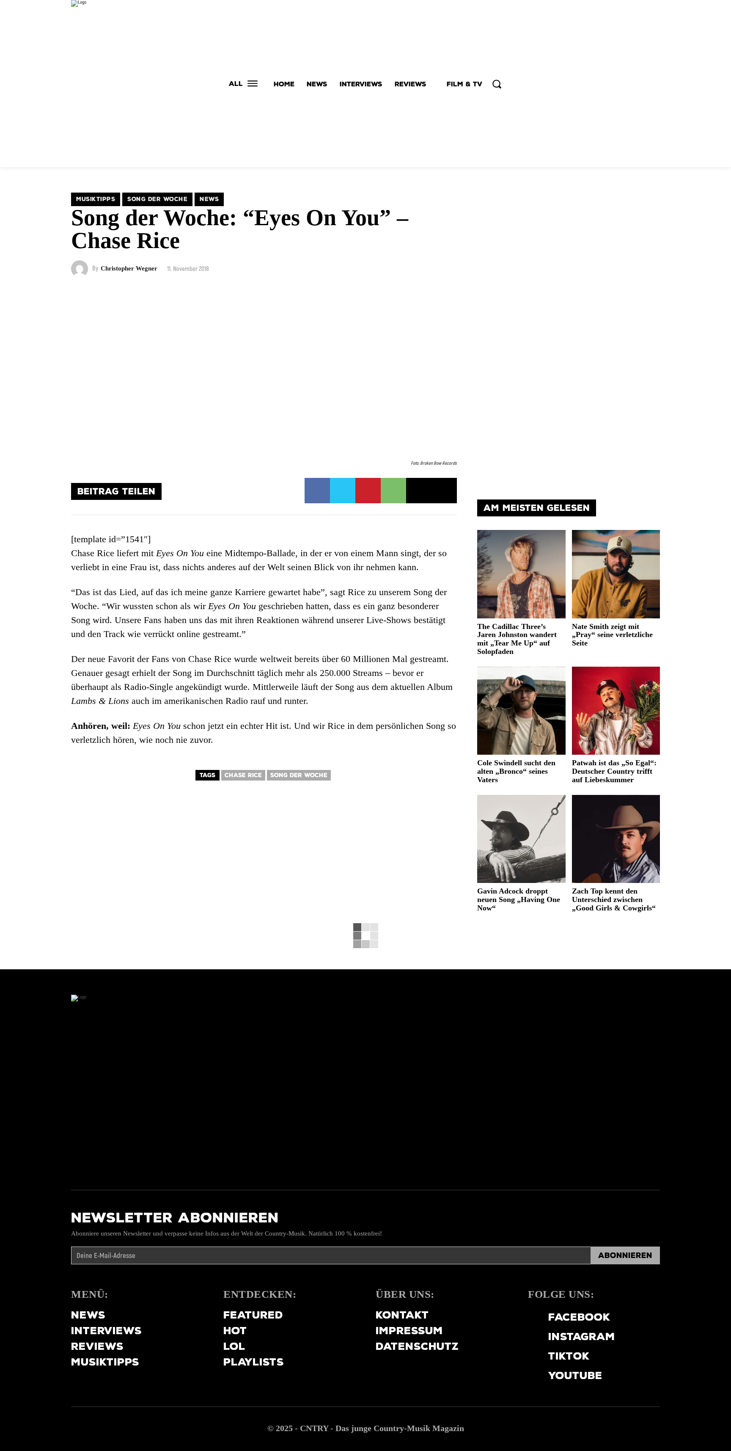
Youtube (575, 1375)
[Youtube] (532, 1375)
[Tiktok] (532, 1356)
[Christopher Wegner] (81, 268)
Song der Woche (157, 199)
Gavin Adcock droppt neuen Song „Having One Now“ (518, 899)
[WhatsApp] (393, 490)
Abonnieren (625, 1255)
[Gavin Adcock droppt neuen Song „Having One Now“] (521, 839)
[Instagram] (532, 1336)
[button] (497, 84)
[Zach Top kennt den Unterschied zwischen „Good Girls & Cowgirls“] (616, 839)
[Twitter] (342, 490)
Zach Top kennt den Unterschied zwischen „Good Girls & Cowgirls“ (614, 899)
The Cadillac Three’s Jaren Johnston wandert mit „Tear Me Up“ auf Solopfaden (517, 639)
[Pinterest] (368, 490)
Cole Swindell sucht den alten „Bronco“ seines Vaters (516, 771)
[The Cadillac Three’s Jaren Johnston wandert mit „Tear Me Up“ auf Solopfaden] (521, 574)
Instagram (581, 1336)
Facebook (579, 1317)
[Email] (418, 490)
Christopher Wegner (129, 268)
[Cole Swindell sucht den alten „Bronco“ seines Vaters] (521, 711)
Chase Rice (243, 775)
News (209, 199)
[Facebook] (317, 490)
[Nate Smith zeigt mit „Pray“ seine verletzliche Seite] (616, 574)
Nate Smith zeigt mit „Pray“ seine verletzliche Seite (612, 635)
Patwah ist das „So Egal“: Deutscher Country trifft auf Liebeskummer (614, 771)
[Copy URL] (444, 490)
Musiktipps (95, 199)
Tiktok (569, 1356)
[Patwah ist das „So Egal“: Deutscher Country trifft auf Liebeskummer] (616, 711)
